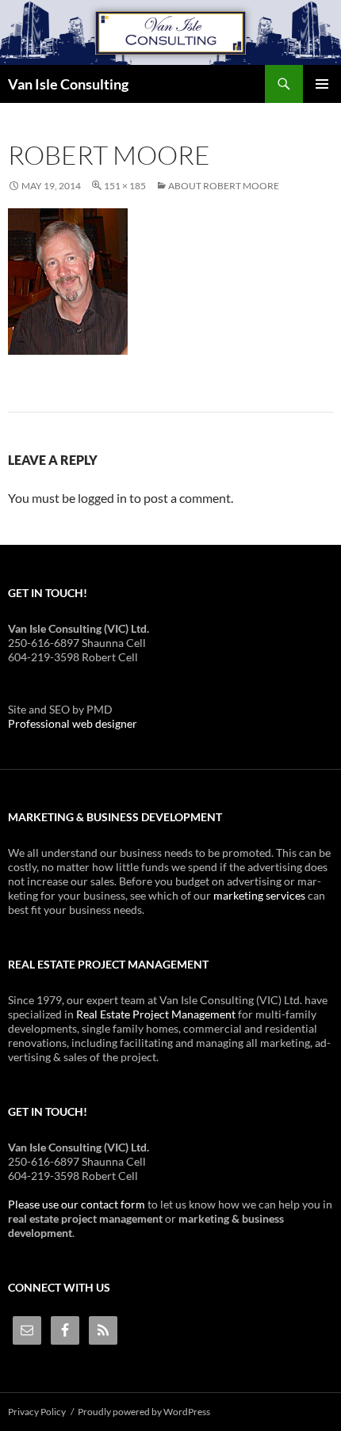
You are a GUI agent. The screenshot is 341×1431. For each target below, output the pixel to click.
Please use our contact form (76, 1204)
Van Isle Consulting (68, 84)
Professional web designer (72, 723)
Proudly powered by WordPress (144, 1412)
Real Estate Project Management (156, 1014)
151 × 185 (125, 186)
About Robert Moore (223, 186)
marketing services (259, 895)
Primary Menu (322, 84)
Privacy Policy (37, 1412)
